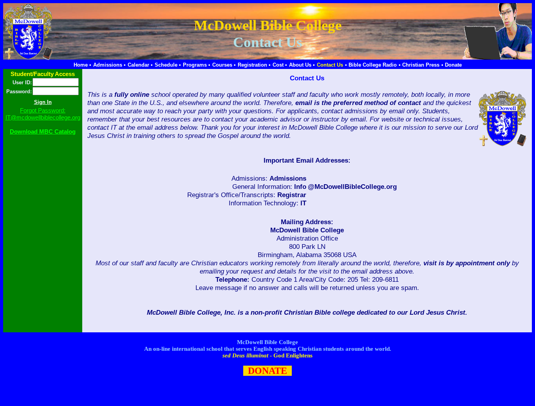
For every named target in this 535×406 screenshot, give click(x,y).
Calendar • (140, 65)
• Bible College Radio (371, 65)
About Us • (302, 65)
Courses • (224, 65)
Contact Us (330, 65)
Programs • (196, 65)
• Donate (451, 65)
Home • (82, 65)
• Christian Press (419, 65)
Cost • (280, 65)
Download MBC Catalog (43, 132)
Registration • (254, 65)
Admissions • (109, 65)
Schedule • (168, 65)
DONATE (267, 371)
